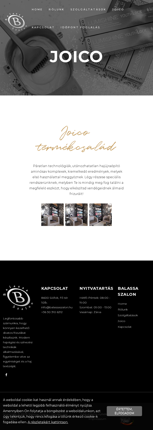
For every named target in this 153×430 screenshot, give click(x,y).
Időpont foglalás (80, 27)
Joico (118, 9)
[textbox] (76, 148)
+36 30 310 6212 (52, 312)
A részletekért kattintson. (48, 422)
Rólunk (56, 9)
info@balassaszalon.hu (57, 307)
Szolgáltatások (88, 9)
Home (37, 9)
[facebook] (6, 375)
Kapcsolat (43, 27)
